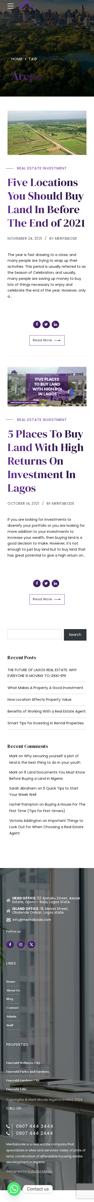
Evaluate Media (40, 1171)
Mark (13, 755)
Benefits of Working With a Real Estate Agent (47, 711)
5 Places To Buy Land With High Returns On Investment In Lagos (46, 460)
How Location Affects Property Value (39, 699)
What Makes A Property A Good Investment (45, 687)
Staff (9, 1025)
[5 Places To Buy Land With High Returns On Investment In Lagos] (47, 386)
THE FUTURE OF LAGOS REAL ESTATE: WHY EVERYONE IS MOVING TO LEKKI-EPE (42, 672)
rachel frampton (23, 804)
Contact (12, 1007)
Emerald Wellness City (23, 1063)
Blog (9, 999)
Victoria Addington (25, 820)
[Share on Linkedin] (55, 324)
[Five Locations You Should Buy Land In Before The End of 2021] (47, 133)
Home (17, 58)
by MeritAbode (63, 238)
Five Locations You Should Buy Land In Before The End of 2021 (46, 202)
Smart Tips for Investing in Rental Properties (46, 723)
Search (75, 634)
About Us (13, 990)
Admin (11, 1016)
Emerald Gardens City (23, 1080)
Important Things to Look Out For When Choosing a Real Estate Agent (46, 827)
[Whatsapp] (14, 1189)
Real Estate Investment (42, 168)
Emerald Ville (16, 1089)
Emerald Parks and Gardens (27, 1071)
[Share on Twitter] (46, 324)
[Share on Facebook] (37, 324)
